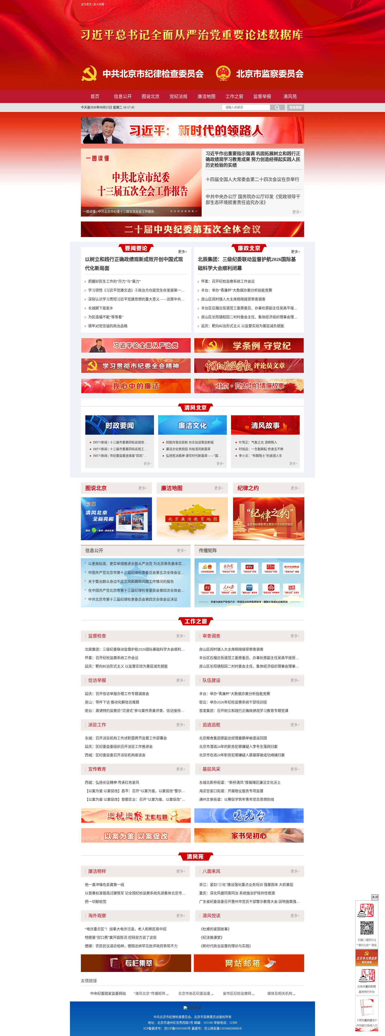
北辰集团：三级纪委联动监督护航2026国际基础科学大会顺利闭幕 (247, 263)
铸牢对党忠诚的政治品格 (107, 326)
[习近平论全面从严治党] (136, 345)
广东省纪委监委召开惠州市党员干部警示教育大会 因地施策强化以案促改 (256, 902)
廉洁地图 (206, 96)
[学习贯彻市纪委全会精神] (136, 365)
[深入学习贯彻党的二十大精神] (192, 223)
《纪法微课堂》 (211, 937)
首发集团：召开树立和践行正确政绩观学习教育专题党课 (243, 711)
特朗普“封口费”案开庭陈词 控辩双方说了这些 (121, 937)
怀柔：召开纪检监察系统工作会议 (228, 281)
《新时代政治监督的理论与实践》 (226, 946)
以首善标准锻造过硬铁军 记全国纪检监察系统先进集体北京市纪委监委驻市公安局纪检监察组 (158, 893)
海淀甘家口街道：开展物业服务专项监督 (231, 791)
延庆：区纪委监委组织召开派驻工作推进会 (119, 747)
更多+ (296, 212)
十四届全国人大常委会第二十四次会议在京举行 (252, 179)
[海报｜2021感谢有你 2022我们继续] (116, 499)
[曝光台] (249, 815)
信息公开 (123, 96)
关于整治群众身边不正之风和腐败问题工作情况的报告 (131, 581)
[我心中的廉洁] (136, 386)
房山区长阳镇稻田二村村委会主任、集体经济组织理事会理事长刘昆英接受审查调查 (267, 317)
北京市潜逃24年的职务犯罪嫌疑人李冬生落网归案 (238, 747)
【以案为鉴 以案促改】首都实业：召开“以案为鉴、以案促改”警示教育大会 (144, 799)
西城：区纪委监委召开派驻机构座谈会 (115, 755)
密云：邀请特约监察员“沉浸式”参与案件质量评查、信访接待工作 (136, 711)
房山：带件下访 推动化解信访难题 (112, 702)
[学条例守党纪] (249, 345)
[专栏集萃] (136, 963)
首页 (94, 96)
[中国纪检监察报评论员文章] (249, 365)
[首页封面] (192, 499)
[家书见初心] (249, 835)
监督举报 (262, 96)
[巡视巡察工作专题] (136, 815)
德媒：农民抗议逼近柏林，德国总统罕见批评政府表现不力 (131, 946)
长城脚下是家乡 (100, 308)
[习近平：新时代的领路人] (192, 130)
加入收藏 (98, 4)
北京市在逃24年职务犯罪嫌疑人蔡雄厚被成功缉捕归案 (242, 755)
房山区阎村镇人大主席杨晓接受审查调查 (233, 299)
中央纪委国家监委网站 (108, 993)
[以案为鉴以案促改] (136, 835)
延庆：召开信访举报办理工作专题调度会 (117, 694)
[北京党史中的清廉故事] (249, 386)
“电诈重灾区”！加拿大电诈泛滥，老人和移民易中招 (125, 929)
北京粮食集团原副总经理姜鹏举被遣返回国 (233, 738)
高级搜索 (295, 107)
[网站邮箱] (249, 963)
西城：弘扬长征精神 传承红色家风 (112, 782)
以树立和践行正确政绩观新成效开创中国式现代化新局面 (134, 263)
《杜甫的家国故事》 (215, 929)
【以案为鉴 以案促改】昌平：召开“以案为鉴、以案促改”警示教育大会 (140, 791)
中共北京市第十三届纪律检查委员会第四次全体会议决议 (132, 599)
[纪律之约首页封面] (268, 499)
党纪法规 (178, 96)
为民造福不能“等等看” (105, 317)
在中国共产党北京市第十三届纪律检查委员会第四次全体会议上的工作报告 (147, 590)
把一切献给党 (95, 902)
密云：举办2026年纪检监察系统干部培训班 (233, 702)
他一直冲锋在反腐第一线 (104, 885)
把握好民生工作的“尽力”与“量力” (114, 281)
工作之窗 (234, 96)
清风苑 (290, 96)
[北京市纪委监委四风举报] (366, 957)
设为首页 (86, 4)
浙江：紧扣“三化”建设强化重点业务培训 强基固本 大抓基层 (246, 885)
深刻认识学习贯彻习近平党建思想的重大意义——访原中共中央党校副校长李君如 (152, 299)
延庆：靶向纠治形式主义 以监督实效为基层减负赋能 (242, 326)
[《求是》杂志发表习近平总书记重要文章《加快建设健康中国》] (141, 150)
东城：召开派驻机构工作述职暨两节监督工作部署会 (126, 738)
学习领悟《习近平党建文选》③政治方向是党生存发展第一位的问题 (141, 290)
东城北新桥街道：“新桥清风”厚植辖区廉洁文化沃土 (240, 782)
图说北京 (151, 96)
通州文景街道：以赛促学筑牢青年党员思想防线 (236, 799)
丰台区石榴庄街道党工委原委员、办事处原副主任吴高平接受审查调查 (256, 308)
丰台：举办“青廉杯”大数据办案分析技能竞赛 (236, 290)
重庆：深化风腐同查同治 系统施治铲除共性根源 (237, 893)
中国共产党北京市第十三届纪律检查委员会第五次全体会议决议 (138, 573)
